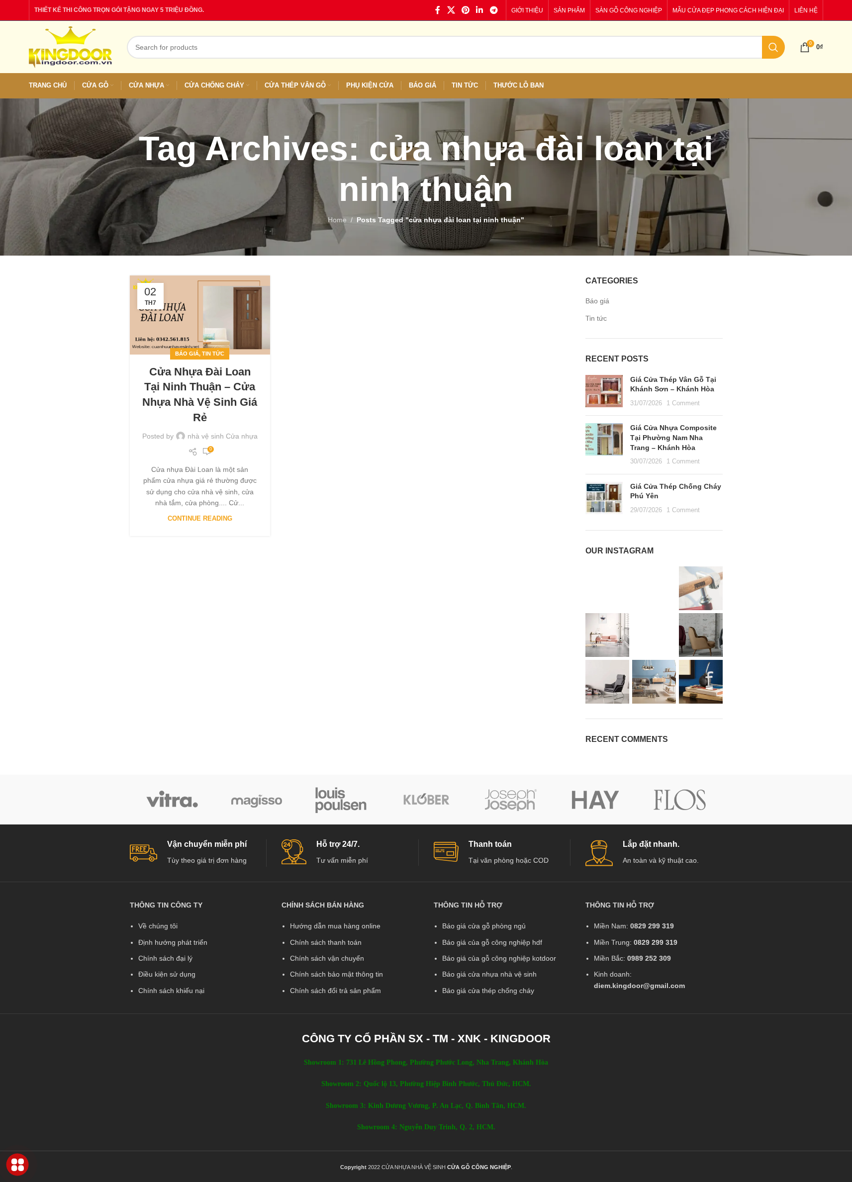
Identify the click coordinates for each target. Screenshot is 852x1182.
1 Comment (683, 403)
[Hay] (595, 799)
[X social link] (451, 10)
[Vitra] (172, 799)
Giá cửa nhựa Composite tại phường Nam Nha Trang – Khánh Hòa (673, 437)
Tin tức (213, 354)
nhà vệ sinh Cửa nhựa (223, 436)
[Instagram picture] (607, 588)
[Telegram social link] (493, 10)
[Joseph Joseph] (511, 799)
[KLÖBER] (425, 799)
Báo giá (187, 354)
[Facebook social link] (438, 10)
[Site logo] (70, 46)
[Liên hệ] (17, 1165)
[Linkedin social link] (479, 10)
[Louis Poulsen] (341, 799)
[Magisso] (256, 799)
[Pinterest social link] (465, 10)
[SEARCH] (773, 47)
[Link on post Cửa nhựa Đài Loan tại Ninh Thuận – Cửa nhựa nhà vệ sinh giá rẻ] (200, 315)
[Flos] (680, 799)
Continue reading (200, 518)
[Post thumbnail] (604, 391)
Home (337, 220)
